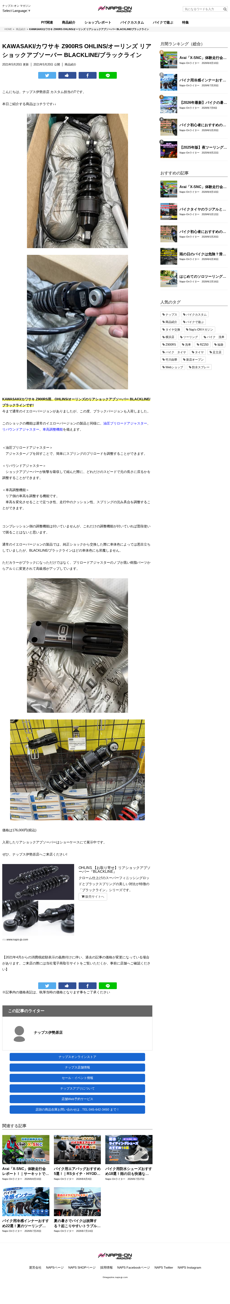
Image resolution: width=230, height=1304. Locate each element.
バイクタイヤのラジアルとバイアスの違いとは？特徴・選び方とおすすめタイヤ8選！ (202, 209)
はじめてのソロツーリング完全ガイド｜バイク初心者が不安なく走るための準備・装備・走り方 (202, 277)
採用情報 (106, 1267)
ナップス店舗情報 (77, 1067)
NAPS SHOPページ (82, 1267)
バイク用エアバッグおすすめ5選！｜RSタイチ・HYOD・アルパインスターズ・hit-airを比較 (77, 1171)
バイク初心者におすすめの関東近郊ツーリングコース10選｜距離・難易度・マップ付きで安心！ (203, 125)
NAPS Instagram (189, 1267)
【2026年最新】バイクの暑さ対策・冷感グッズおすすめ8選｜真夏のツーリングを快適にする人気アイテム (203, 103)
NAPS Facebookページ (133, 1267)
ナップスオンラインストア (77, 1057)
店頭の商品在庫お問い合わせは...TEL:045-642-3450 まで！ (77, 1109)
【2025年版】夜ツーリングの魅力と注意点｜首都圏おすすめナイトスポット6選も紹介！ (203, 147)
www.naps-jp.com (17, 939)
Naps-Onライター (12, 1179)
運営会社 (35, 1267)
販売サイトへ (94, 896)
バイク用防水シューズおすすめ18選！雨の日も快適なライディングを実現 (128, 1171)
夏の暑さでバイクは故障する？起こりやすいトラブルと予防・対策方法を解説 (77, 1223)
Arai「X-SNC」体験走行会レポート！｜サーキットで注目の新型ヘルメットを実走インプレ (25, 1171)
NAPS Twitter (164, 1267)
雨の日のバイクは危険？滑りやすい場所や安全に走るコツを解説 (202, 254)
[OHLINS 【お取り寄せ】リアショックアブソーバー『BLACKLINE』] (38, 900)
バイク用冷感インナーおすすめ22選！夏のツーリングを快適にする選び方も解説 (25, 1223)
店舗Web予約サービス (77, 1099)
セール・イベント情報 (77, 1078)
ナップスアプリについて (77, 1088)
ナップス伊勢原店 (48, 1032)
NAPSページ (55, 1267)
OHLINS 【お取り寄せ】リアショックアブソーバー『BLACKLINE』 (114, 870)
